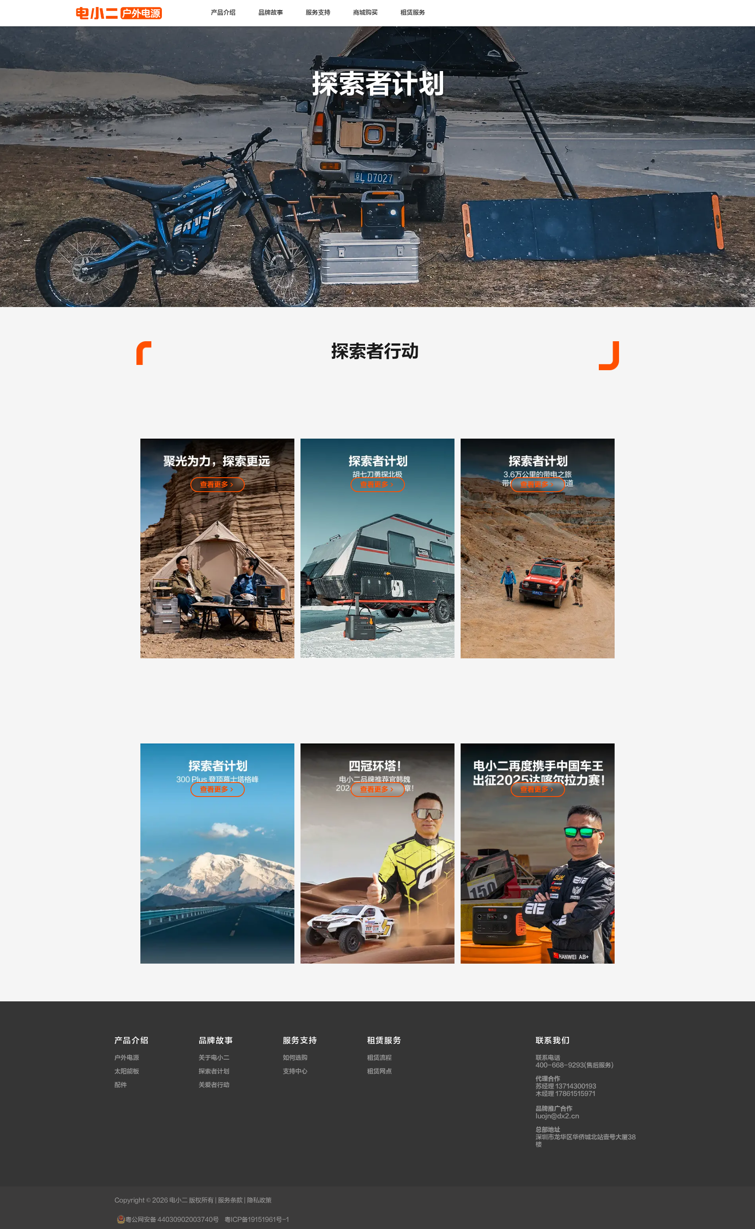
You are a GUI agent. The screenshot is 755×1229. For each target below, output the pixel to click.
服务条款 (230, 1200)
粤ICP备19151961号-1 (257, 1219)
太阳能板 (127, 1071)
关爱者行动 (214, 1085)
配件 (121, 1085)
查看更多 (214, 485)
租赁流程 (379, 1057)
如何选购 (295, 1057)
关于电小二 (214, 1057)
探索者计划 (214, 1071)
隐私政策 (259, 1200)
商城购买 (365, 12)
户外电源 (127, 1057)
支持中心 (295, 1071)
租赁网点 (379, 1071)
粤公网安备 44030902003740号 (172, 1219)
